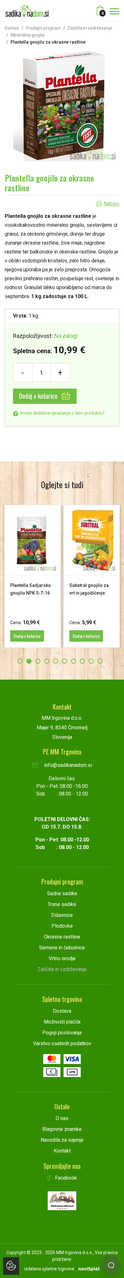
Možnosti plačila (62, 1022)
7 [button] (73, 661)
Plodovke (62, 926)
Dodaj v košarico (39, 396)
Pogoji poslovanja (62, 1033)
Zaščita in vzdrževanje (89, 28)
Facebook (65, 1178)
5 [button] (55, 661)
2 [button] (28, 661)
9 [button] (91, 661)
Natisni (111, 204)
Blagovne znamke (62, 1129)
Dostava (62, 1011)
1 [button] (20, 661)
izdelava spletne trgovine (49, 1268)
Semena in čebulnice (62, 948)
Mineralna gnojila (27, 35)
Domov (12, 28)
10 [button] (100, 661)
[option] (32, 576)
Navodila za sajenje (62, 1140)
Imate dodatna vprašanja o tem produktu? (62, 413)
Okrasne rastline (62, 937)
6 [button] (64, 661)
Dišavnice (62, 915)
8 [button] (82, 661)
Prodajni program (43, 28)
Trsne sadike (62, 904)
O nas (62, 1118)
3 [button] (37, 661)
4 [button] (46, 661)
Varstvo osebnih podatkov (62, 1043)
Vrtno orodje (62, 958)
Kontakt (62, 1151)
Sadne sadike (62, 893)
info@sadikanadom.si (67, 765)
